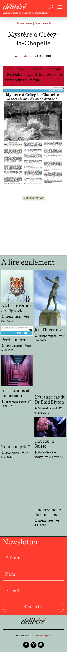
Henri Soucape (13, 346)
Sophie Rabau (13, 317)
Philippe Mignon (47, 336)
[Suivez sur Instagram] (41, 645)
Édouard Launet (47, 408)
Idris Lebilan (12, 453)
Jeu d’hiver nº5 (48, 330)
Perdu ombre (13, 340)
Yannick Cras (45, 521)
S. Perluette (25, 56)
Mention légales (43, 636)
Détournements (42, 23)
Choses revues (24, 23)
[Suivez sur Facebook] (26, 645)
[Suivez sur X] (33, 645)
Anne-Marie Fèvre (15, 402)
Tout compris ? (15, 447)
